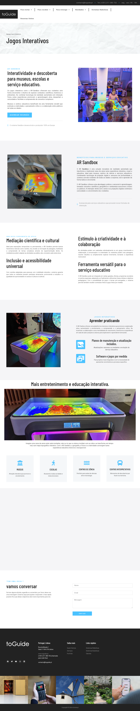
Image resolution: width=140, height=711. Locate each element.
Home (8, 34)
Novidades (79, 10)
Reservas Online (27, 19)
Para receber (43, 10)
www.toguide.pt (43, 654)
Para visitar (25, 10)
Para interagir (62, 10)
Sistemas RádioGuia (100, 10)
